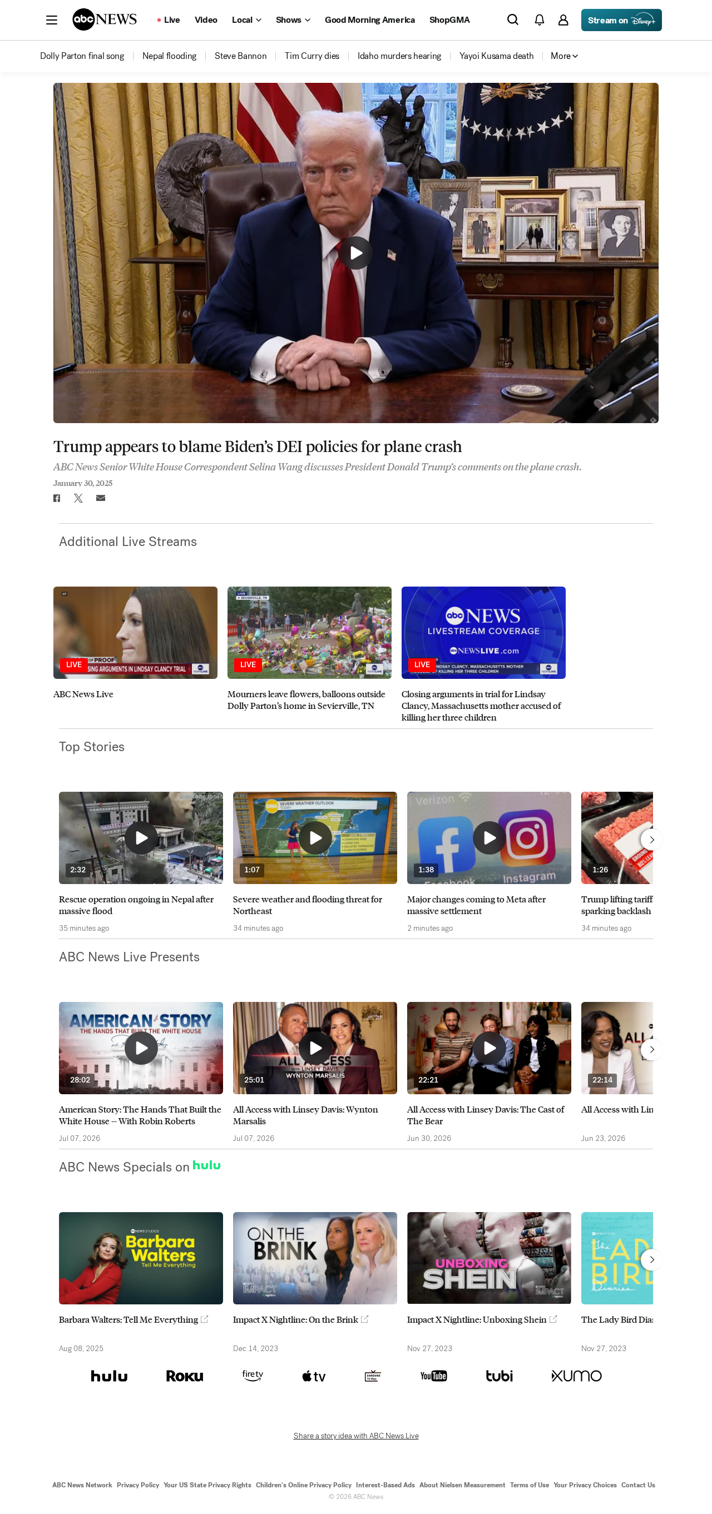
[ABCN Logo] (104, 19)
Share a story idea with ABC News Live (356, 1436)
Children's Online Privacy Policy (304, 1485)
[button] (51, 20)
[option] (135, 655)
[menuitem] (82, 56)
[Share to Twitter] (78, 498)
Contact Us (638, 1485)
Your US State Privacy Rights (207, 1485)
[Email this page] (101, 498)
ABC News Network (82, 1485)
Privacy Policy (138, 1485)
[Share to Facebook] (56, 498)
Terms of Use (529, 1485)
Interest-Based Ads (385, 1485)
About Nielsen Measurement (462, 1485)
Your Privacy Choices (585, 1485)
